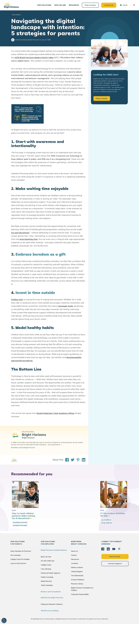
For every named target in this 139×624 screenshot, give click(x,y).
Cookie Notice (81, 619)
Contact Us (108, 5)
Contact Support (115, 563)
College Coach (46, 565)
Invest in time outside (35, 292)
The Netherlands (77, 575)
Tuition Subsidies (47, 585)
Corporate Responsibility (80, 594)
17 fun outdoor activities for (112, 514)
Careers (74, 555)
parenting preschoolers (20, 522)
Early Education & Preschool (20, 551)
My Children (17, 15)
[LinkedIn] (108, 549)
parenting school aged (20, 525)
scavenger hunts (65, 306)
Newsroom (75, 559)
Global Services (46, 581)
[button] (44, 5)
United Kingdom (77, 571)
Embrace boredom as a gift (41, 254)
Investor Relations (77, 580)
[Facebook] (102, 549)
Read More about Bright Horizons (23, 447)
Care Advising (46, 569)
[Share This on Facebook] (66, 460)
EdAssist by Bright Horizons (52, 597)
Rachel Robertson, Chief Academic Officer (56, 413)
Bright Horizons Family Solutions (54, 550)
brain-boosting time (29, 239)
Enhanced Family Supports (50, 573)
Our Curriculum (15, 555)
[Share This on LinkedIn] (82, 460)
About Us (74, 551)
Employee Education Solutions (52, 604)
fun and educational (20, 232)
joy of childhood (106, 520)
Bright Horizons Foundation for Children (82, 589)
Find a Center (90, 5)
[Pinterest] (119, 549)
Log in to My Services (18, 563)
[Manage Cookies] (4, 620)
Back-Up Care (46, 557)
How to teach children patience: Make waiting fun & (23, 516)
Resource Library (77, 584)
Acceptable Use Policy (93, 619)
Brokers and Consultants (51, 592)
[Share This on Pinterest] (77, 460)
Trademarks (104, 619)
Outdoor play (17, 299)
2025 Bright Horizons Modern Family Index (34, 57)
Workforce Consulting (49, 611)
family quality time (106, 523)
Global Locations (77, 567)
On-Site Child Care (47, 561)
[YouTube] (113, 549)
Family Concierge (47, 577)
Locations (74, 563)
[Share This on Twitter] (71, 460)
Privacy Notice (72, 619)
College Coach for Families (20, 559)
